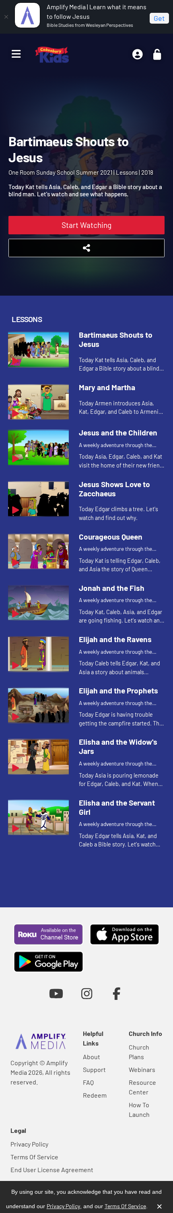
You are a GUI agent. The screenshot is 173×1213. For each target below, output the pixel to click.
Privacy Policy (29, 1144)
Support (94, 1069)
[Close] (6, 16)
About (91, 1056)
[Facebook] (117, 993)
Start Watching (86, 225)
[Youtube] (56, 993)
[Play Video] (38, 349)
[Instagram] (87, 993)
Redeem (95, 1095)
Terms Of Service (34, 1157)
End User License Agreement (51, 1169)
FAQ (88, 1082)
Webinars (142, 1069)
